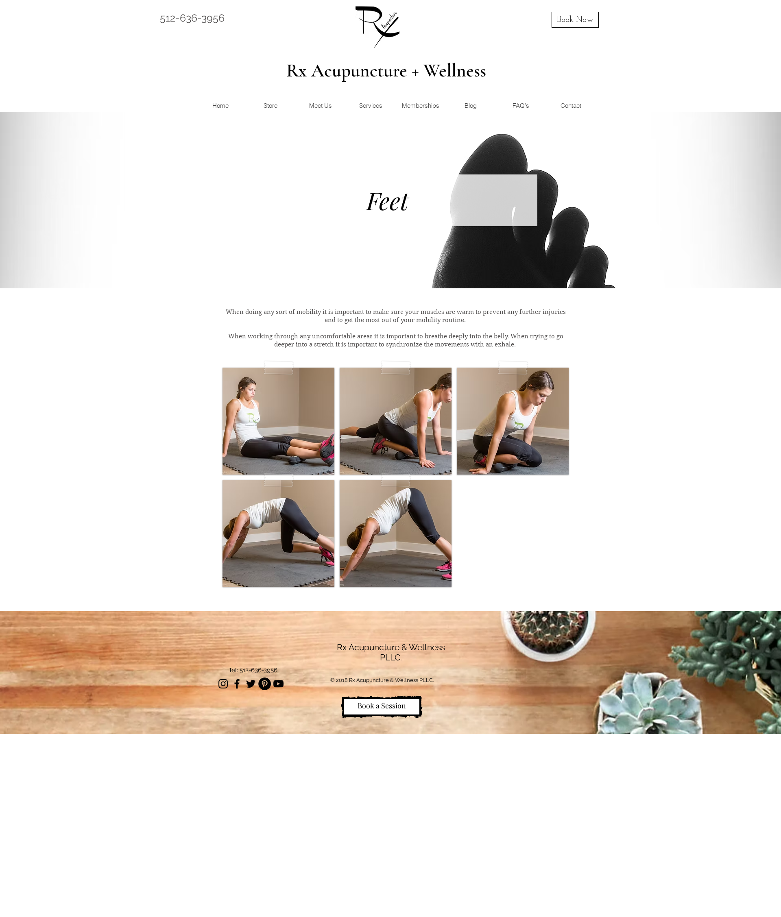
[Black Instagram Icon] (223, 683)
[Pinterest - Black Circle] (264, 683)
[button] (278, 421)
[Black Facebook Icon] (237, 683)
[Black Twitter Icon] (250, 683)
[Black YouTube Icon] (278, 683)
